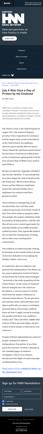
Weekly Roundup (12, 404)
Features (21, 50)
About (21, 63)
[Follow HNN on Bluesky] (12, 75)
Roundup (5, 85)
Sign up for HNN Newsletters (21, 423)
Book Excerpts (21, 56)
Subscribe (9, 38)
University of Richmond (33, 4)
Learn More (28, 409)
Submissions (21, 69)
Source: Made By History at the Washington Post (19, 83)
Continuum (9, 401)
